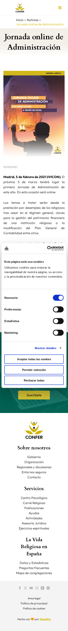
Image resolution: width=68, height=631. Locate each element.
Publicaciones (34, 508)
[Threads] (42, 588)
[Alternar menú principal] (60, 8)
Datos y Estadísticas (34, 563)
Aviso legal (34, 598)
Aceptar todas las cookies (34, 359)
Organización (34, 462)
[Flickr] (48, 588)
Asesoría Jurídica (34, 523)
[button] (34, 395)
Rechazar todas (34, 380)
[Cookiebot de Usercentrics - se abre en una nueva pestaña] (48, 248)
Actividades (34, 518)
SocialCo (45, 619)
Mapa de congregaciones (34, 573)
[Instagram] (37, 588)
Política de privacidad (34, 603)
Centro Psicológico (34, 498)
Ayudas (34, 513)
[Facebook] (20, 588)
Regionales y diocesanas (34, 467)
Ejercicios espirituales (34, 528)
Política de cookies (34, 608)
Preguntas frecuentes (34, 568)
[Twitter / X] (25, 588)
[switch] (58, 309)
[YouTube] (31, 588)
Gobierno (34, 457)
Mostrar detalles (45, 347)
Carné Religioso (34, 503)
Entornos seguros (34, 472)
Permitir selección (34, 369)
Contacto (34, 477)
